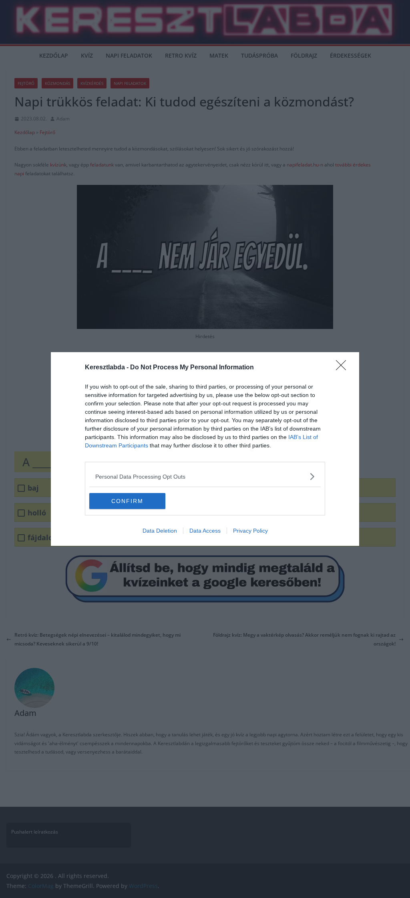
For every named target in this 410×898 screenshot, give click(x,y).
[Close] (343, 367)
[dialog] (205, 449)
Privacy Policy (250, 530)
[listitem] (205, 476)
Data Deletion (160, 530)
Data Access (205, 530)
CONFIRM (127, 501)
